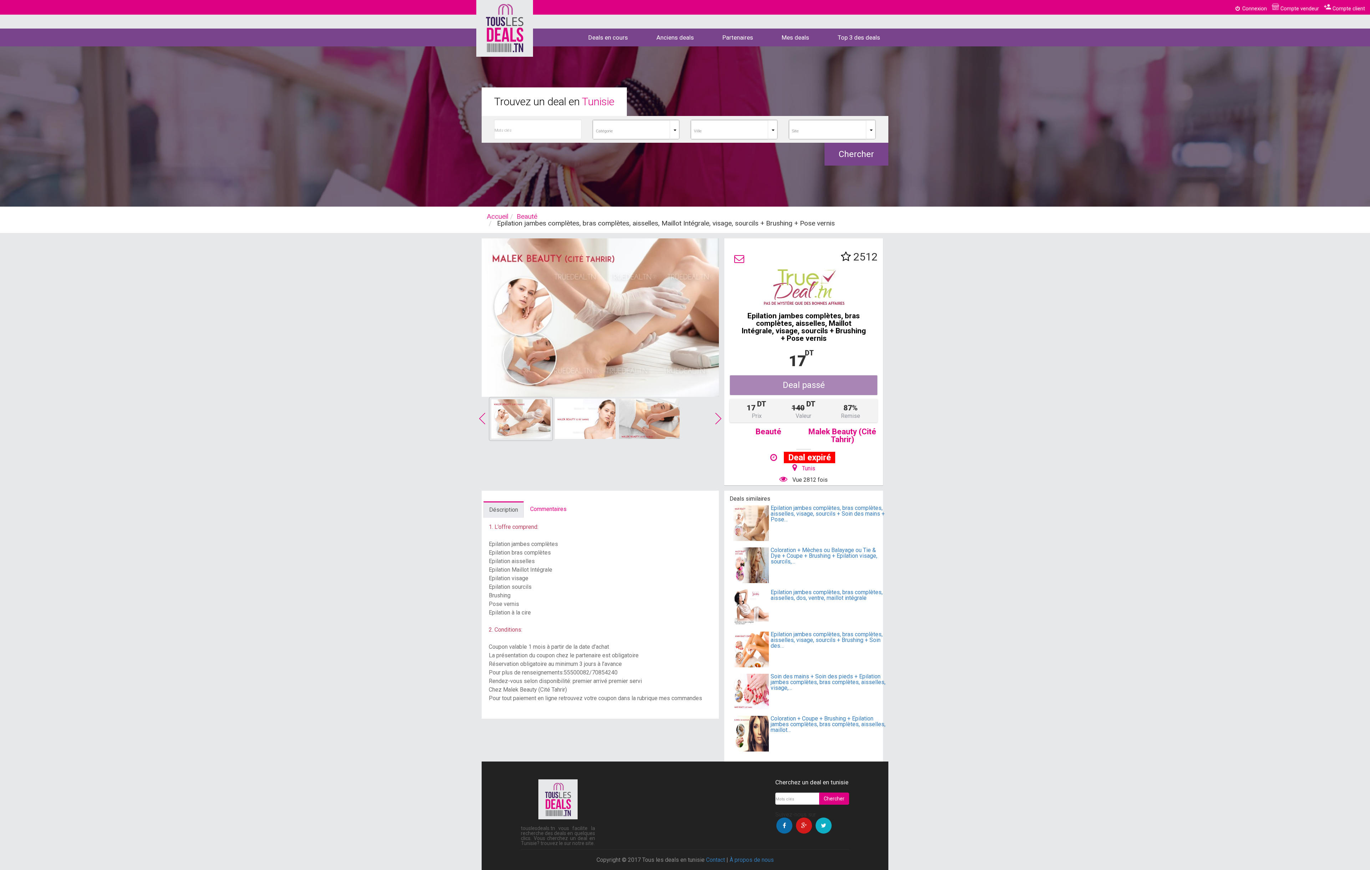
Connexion (1254, 9)
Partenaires (737, 37)
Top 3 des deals (859, 37)
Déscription (503, 509)
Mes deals (795, 37)
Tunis (808, 468)
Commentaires (548, 509)
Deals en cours (608, 37)
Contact (715, 859)
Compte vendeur (1299, 9)
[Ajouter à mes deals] (846, 257)
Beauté (527, 216)
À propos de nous (752, 859)
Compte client (1348, 9)
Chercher (856, 154)
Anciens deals (675, 37)
